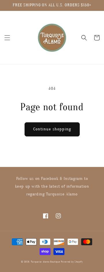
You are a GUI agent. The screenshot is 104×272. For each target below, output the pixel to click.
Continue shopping (52, 129)
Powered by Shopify (72, 261)
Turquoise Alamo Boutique (45, 261)
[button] (7, 37)
